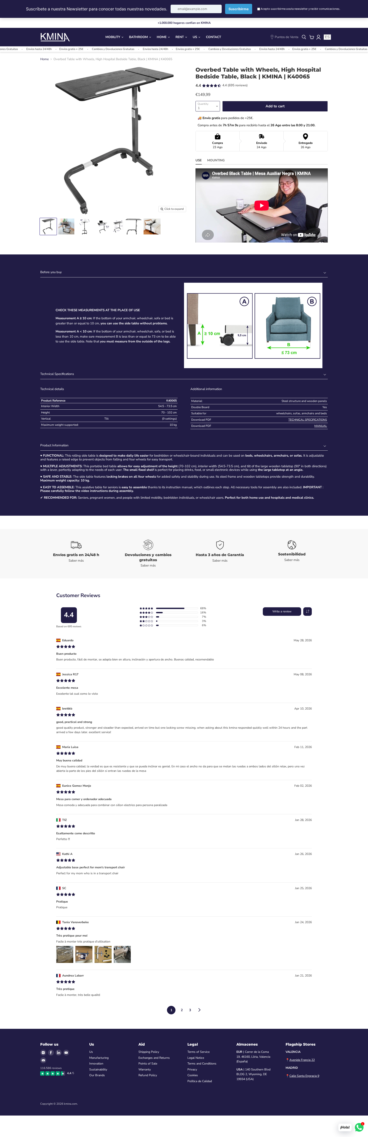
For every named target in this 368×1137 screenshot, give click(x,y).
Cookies (192, 1075)
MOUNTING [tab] (216, 160)
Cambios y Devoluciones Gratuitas (86, 49)
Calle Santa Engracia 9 (304, 1076)
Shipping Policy (148, 1052)
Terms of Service (198, 1052)
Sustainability (98, 1069)
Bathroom (139, 37)
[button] (307, 611)
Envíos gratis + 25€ (44, 49)
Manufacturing (99, 1058)
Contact (213, 37)
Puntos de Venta (286, 37)
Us (195, 37)
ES (327, 37)
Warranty (144, 1069)
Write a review (282, 611)
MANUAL (320, 426)
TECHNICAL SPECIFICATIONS (307, 420)
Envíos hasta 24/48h (128, 49)
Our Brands (97, 1075)
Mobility (113, 37)
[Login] (318, 37)
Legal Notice (195, 1058)
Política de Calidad (199, 1081)
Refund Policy (147, 1075)
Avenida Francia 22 (302, 1060)
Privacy (192, 1069)
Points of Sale (147, 1064)
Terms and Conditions (201, 1064)
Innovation (96, 1064)
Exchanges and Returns (154, 1058)
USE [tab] (199, 160)
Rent (180, 37)
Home (162, 37)
